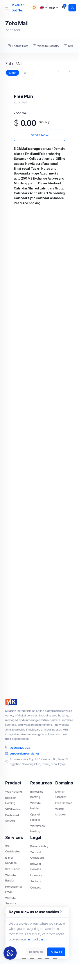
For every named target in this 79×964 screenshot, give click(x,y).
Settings (35, 881)
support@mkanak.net (24, 753)
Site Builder (12, 869)
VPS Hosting (13, 809)
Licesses (36, 875)
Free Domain (63, 803)
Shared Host (20, 46)
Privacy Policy (39, 846)
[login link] (72, 7)
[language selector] (43, 8)
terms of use (35, 939)
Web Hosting (13, 791)
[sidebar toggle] (6, 7)
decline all (36, 951)
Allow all (56, 951)
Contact (35, 887)
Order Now (39, 135)
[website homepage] (39, 702)
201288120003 (19, 747)
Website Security (48, 46)
